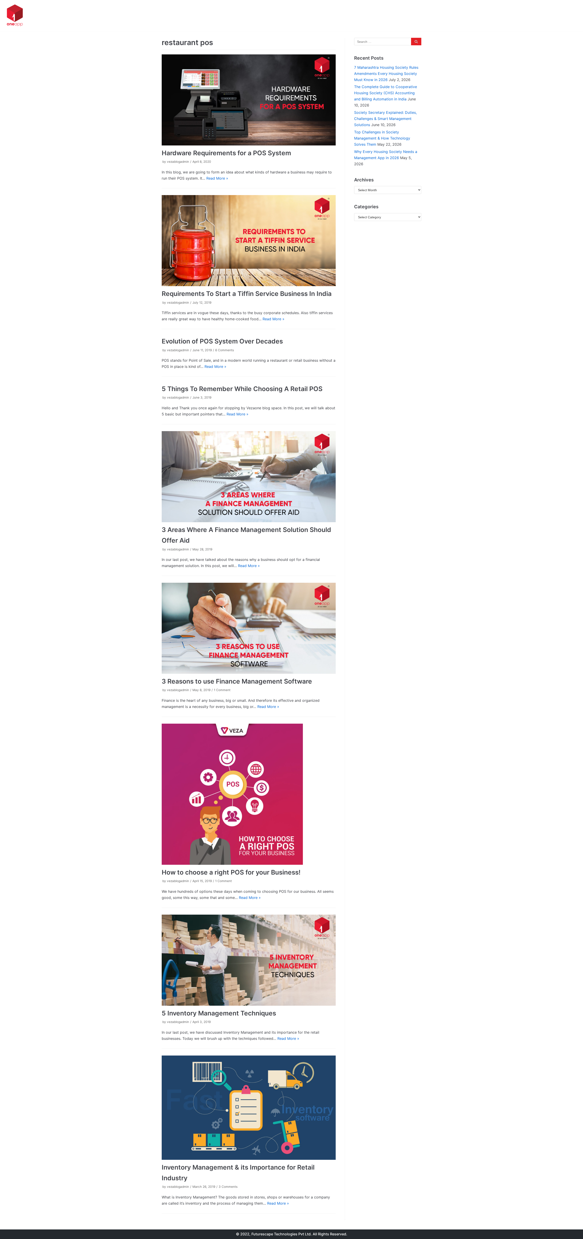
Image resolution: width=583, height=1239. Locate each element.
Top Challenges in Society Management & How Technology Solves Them (382, 138)
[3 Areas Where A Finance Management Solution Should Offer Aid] (249, 476)
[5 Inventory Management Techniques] (249, 960)
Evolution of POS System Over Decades (222, 341)
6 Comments (224, 350)
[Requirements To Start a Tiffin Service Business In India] (249, 240)
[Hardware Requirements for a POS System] (249, 99)
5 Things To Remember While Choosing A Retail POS (242, 389)
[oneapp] (14, 15)
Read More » (217, 178)
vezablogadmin (178, 161)
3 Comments (228, 1186)
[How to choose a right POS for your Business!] (249, 794)
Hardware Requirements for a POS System (226, 153)
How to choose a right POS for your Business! (231, 872)
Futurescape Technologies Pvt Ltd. (281, 1234)
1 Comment (222, 690)
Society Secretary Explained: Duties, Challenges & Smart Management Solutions (385, 118)
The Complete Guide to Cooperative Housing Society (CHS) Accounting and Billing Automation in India (385, 92)
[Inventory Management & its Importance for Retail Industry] (249, 1108)
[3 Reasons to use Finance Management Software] (249, 628)
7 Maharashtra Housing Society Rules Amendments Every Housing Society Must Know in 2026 (386, 73)
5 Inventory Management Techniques (219, 1013)
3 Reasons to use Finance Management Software (237, 681)
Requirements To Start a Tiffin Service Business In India (247, 294)
